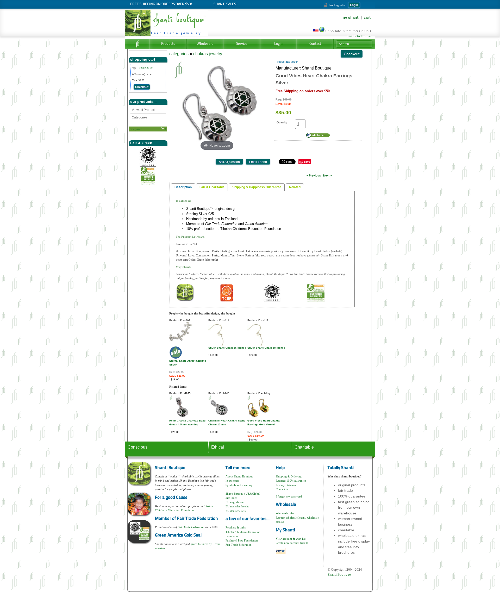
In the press (232, 480)
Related (295, 187)
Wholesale (205, 44)
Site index (232, 497)
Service (241, 44)
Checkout (141, 87)
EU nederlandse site (237, 506)
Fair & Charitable (211, 187)
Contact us (282, 489)
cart (367, 18)
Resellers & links (236, 527)
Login (354, 5)
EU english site (234, 502)
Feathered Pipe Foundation (242, 540)
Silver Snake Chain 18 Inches (266, 347)
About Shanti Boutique (239, 476)
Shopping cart (146, 67)
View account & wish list (290, 538)
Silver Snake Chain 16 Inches (227, 347)
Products (168, 44)
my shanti (350, 18)
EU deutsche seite (236, 510)
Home (137, 44)
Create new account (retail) (292, 542)
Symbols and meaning (239, 485)
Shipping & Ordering (289, 476)
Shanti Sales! (226, 4)
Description (183, 187)
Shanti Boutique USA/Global (243, 493)
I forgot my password (289, 496)
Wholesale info (285, 513)
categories (136, 129)
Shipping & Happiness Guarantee (256, 187)
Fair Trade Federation (191, 527)
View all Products (144, 110)
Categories (139, 117)
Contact (315, 44)
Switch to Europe (359, 36)
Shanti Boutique (339, 574)
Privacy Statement (286, 485)
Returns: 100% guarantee (291, 480)
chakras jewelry (207, 54)
